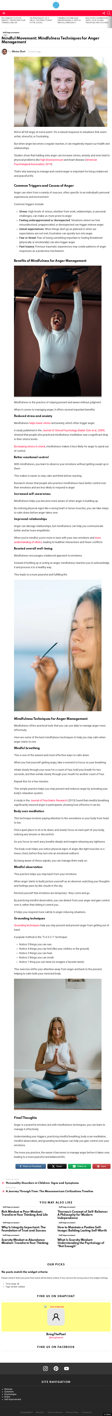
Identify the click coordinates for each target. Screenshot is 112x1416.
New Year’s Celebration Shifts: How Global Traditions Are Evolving (96, 20)
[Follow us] (104, 13)
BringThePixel (56, 1334)
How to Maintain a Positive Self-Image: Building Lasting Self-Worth (82, 1229)
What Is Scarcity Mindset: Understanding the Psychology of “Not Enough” (80, 1243)
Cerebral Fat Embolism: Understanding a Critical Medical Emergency (69, 20)
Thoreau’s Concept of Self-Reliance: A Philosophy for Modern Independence (82, 1215)
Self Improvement (11, 1207)
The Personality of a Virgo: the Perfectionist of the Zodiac (40, 20)
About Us (40, 1412)
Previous (1, 22)
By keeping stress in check (29, 446)
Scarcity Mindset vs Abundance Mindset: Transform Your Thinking (24, 1242)
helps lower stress (40, 423)
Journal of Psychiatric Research (48, 800)
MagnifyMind (26, 1412)
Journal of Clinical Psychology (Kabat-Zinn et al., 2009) (73, 430)
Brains (7, 1397)
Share (5, 35)
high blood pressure (51, 159)
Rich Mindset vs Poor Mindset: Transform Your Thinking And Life (13, 20)
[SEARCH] (109, 13)
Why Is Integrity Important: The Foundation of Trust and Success (23, 1229)
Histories (8, 1389)
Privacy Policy (72, 1412)
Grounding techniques (27, 925)
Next (110, 22)
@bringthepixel (56, 1337)
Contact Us (87, 1412)
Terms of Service (54, 1412)
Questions (9, 1391)
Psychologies (10, 1394)
